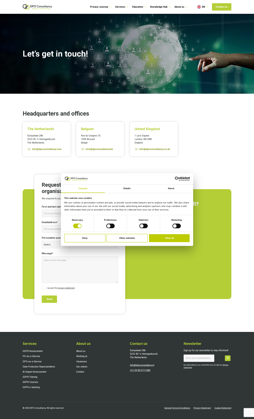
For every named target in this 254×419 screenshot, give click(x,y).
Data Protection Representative (39, 366)
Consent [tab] (82, 188)
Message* (47, 253)
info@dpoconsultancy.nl (142, 365)
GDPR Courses (30, 382)
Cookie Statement (222, 408)
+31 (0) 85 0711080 (140, 370)
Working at (81, 356)
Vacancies (81, 361)
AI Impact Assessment (34, 371)
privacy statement (66, 288)
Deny (84, 238)
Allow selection (127, 238)
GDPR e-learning (31, 387)
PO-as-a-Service (31, 356)
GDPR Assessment (33, 351)
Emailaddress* (50, 222)
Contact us (222, 6)
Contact (80, 371)
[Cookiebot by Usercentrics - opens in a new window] (177, 179)
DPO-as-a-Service (32, 361)
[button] (101, 6)
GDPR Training (30, 377)
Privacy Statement (202, 408)
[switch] (110, 226)
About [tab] (171, 188)
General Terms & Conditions (177, 408)
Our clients (81, 366)
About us (80, 351)
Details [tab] (127, 188)
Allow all (169, 238)
